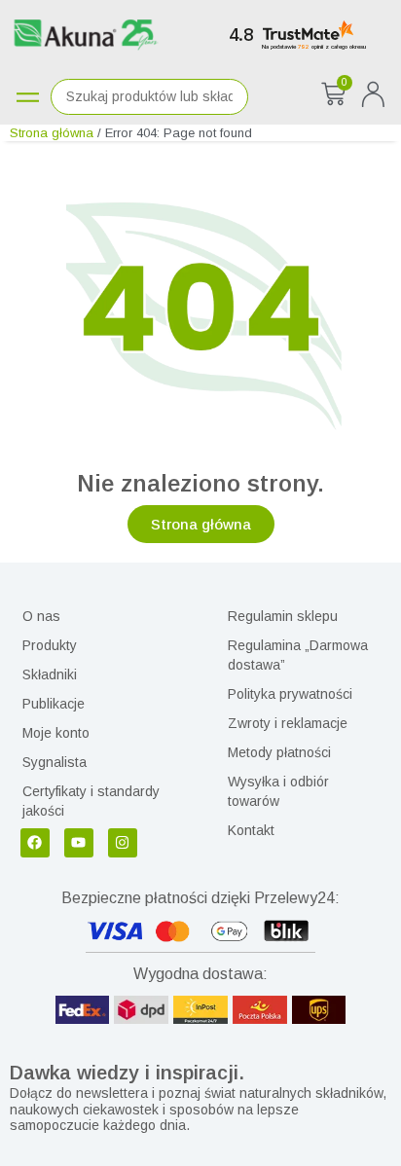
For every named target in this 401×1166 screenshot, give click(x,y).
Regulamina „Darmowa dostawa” (298, 655)
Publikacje (53, 703)
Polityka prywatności (290, 694)
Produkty (49, 645)
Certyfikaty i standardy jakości (91, 801)
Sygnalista (54, 762)
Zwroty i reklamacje (287, 723)
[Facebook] (35, 842)
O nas (41, 616)
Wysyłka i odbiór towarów (278, 791)
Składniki (49, 674)
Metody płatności (279, 752)
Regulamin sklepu (283, 616)
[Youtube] (78, 842)
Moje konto (56, 733)
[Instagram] (122, 842)
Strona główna (51, 133)
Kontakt (251, 830)
